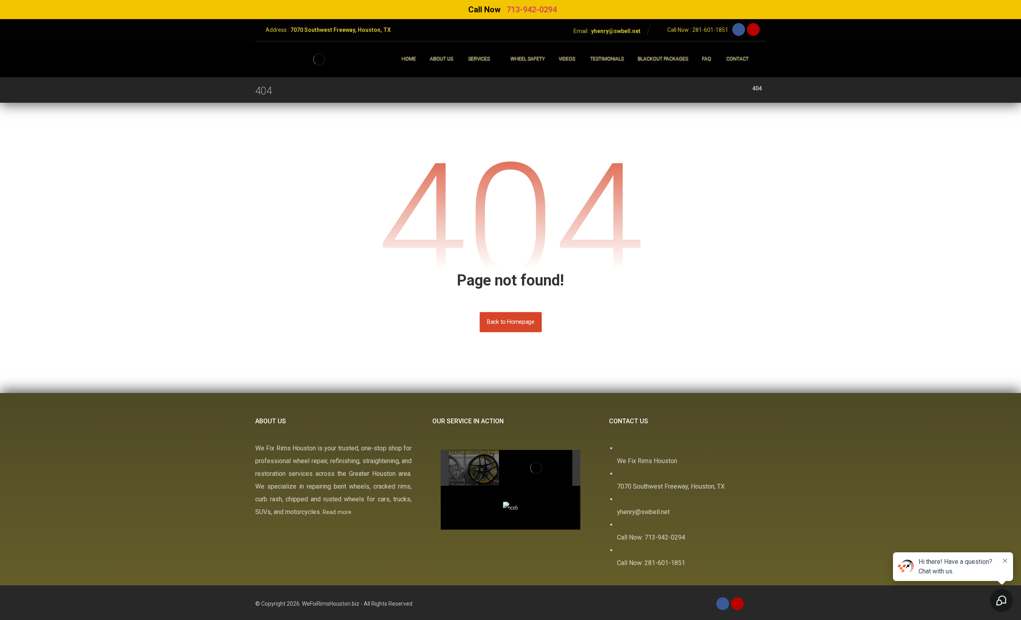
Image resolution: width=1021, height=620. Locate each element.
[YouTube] (753, 29)
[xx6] (493, 468)
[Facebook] (738, 29)
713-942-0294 (532, 9)
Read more (337, 512)
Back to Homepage (510, 322)
